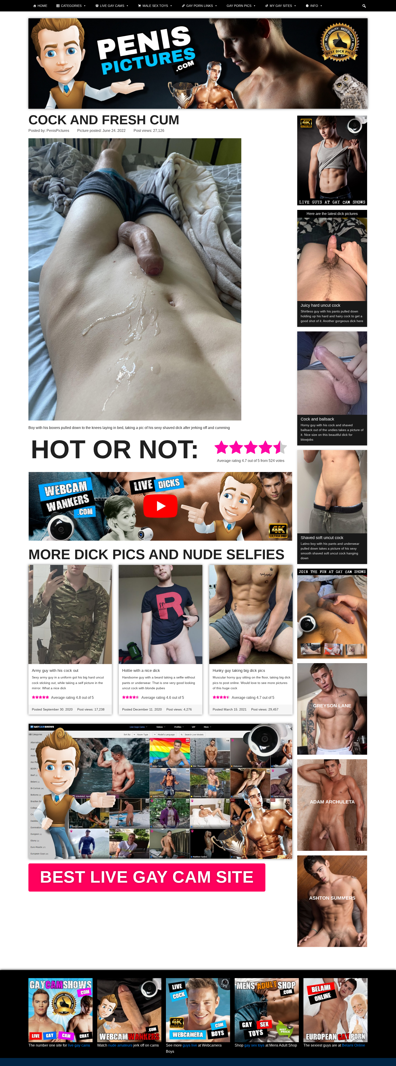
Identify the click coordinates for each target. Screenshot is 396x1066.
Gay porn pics (239, 6)
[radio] (221, 448)
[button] (364, 6)
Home (42, 6)
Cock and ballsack (317, 419)
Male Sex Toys (155, 6)
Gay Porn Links (199, 6)
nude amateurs (120, 1045)
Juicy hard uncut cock (320, 305)
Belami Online (353, 1045)
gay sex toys (254, 1045)
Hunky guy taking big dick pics (239, 670)
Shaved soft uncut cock (322, 537)
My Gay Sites (281, 6)
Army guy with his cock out (55, 670)
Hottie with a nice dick (141, 670)
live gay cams (79, 1045)
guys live (190, 1045)
